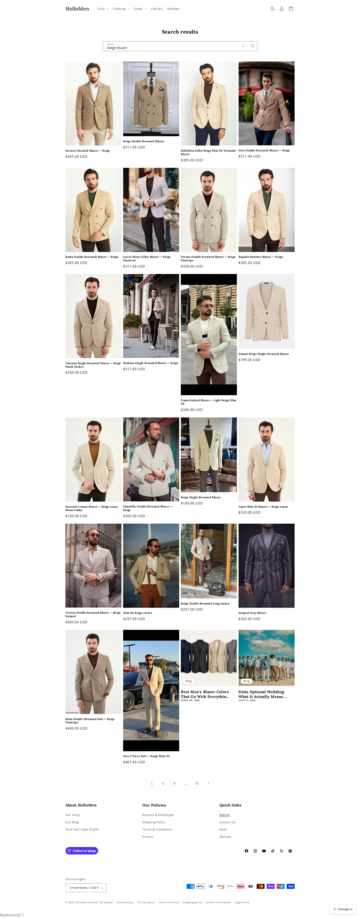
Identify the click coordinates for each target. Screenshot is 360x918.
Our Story (72, 815)
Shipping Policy (153, 822)
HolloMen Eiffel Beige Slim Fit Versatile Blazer (208, 152)
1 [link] (152, 783)
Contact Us (227, 822)
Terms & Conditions (157, 829)
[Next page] (208, 783)
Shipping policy (192, 902)
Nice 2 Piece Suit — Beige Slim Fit (146, 756)
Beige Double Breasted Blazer (143, 141)
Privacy (147, 837)
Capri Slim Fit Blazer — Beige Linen (263, 506)
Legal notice (242, 902)
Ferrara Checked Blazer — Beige (87, 150)
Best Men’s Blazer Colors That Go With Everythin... (205, 694)
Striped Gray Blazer (252, 613)
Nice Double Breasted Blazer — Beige (264, 150)
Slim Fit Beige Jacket (137, 613)
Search (224, 815)
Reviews (225, 837)
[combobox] (180, 46)
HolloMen (81, 902)
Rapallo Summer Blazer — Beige (261, 257)
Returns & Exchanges (158, 815)
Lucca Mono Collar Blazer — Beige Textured (147, 258)
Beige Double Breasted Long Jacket (205, 603)
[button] (102, 8)
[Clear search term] (243, 46)
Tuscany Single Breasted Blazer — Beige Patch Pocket (93, 365)
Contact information (218, 902)
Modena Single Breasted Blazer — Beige (150, 363)
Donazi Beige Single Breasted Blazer (264, 354)
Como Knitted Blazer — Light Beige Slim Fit (208, 402)
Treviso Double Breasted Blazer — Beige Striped (93, 614)
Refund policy (125, 902)
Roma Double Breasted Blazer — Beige (91, 257)
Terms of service (169, 902)
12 (197, 783)
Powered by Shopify (100, 902)
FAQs (223, 829)
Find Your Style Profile (82, 829)
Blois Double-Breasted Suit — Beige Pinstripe (90, 720)
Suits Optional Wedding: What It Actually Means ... (263, 694)
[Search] (252, 46)
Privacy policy (146, 902)
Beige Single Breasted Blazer (201, 497)
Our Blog (72, 822)
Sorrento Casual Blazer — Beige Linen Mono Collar (91, 508)
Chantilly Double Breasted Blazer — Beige (147, 508)
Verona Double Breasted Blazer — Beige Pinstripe (208, 258)
